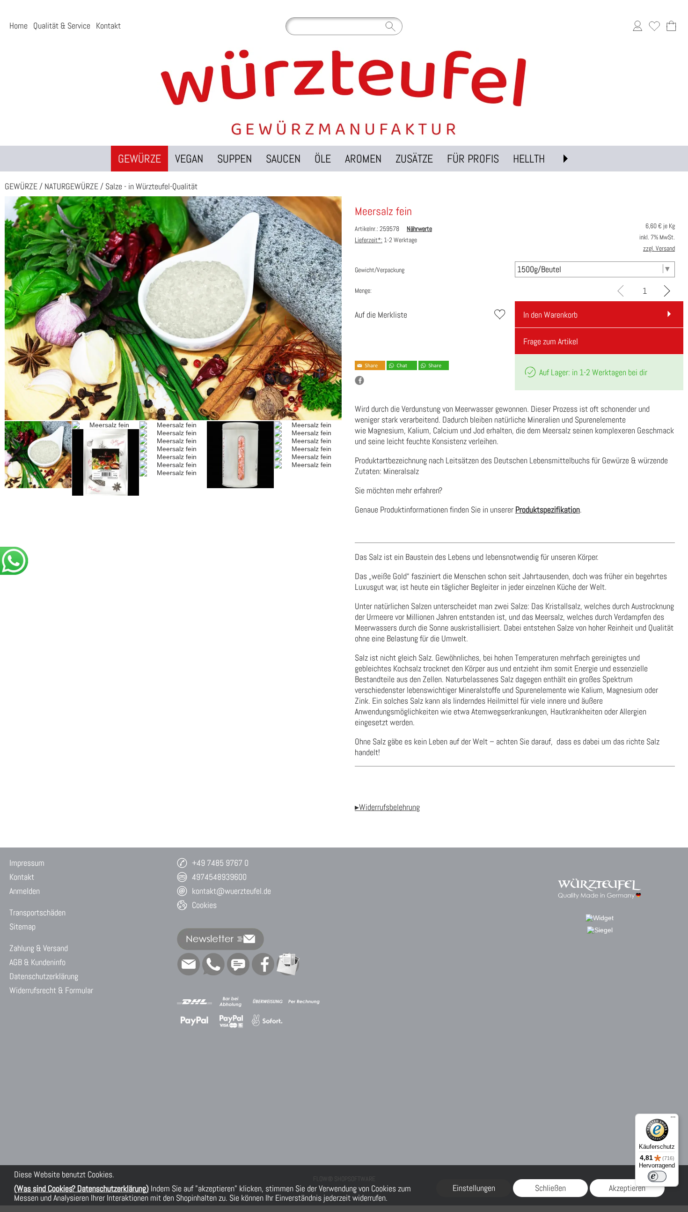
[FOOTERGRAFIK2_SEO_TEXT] (600, 873)
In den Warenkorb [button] (550, 314)
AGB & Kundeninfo (37, 962)
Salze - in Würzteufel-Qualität (151, 186)
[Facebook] (263, 964)
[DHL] (194, 1002)
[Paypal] (194, 1021)
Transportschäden (37, 912)
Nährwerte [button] (419, 228)
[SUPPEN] (234, 158)
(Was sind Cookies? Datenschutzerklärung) (81, 1188)
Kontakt (108, 26)
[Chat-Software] (238, 964)
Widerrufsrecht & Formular (51, 990)
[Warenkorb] (671, 26)
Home (18, 26)
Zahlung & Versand (38, 948)
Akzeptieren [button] (627, 1187)
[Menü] (673, 1119)
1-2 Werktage (386, 240)
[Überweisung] (267, 1002)
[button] (565, 158)
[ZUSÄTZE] (414, 158)
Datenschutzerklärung (43, 976)
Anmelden (24, 890)
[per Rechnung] (304, 1002)
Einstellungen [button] (474, 1187)
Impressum (26, 862)
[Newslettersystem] (288, 964)
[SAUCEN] (283, 158)
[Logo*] (344, 51)
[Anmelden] (637, 26)
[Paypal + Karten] (231, 1021)
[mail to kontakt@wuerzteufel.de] (188, 964)
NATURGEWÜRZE (71, 186)
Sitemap (22, 926)
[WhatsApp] (213, 964)
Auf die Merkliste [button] (381, 314)
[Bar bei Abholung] (231, 1002)
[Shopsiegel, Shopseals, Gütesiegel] (600, 918)
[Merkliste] (654, 26)
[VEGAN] (189, 158)
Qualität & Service (61, 26)
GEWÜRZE (21, 186)
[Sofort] (267, 1021)
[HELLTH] (529, 158)
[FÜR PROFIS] (473, 158)
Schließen (550, 1187)
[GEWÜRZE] (139, 158)
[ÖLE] (322, 158)
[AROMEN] (363, 158)
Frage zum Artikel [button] (550, 341)
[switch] (657, 1176)
